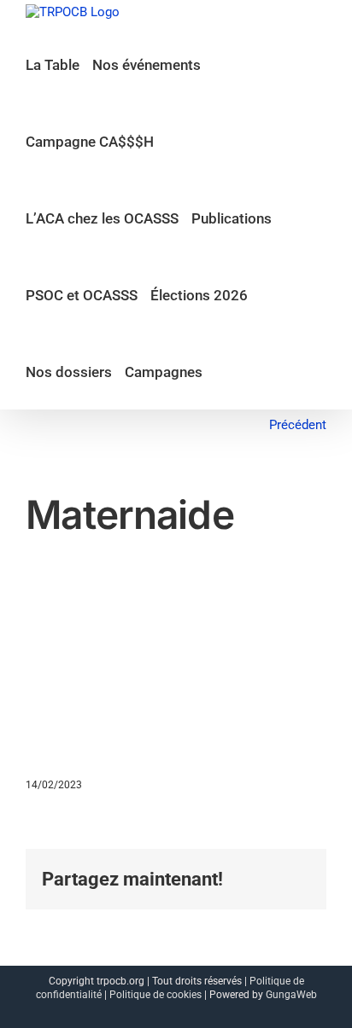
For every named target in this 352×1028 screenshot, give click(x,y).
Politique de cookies (155, 995)
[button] (220, 371)
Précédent (297, 425)
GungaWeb (291, 995)
